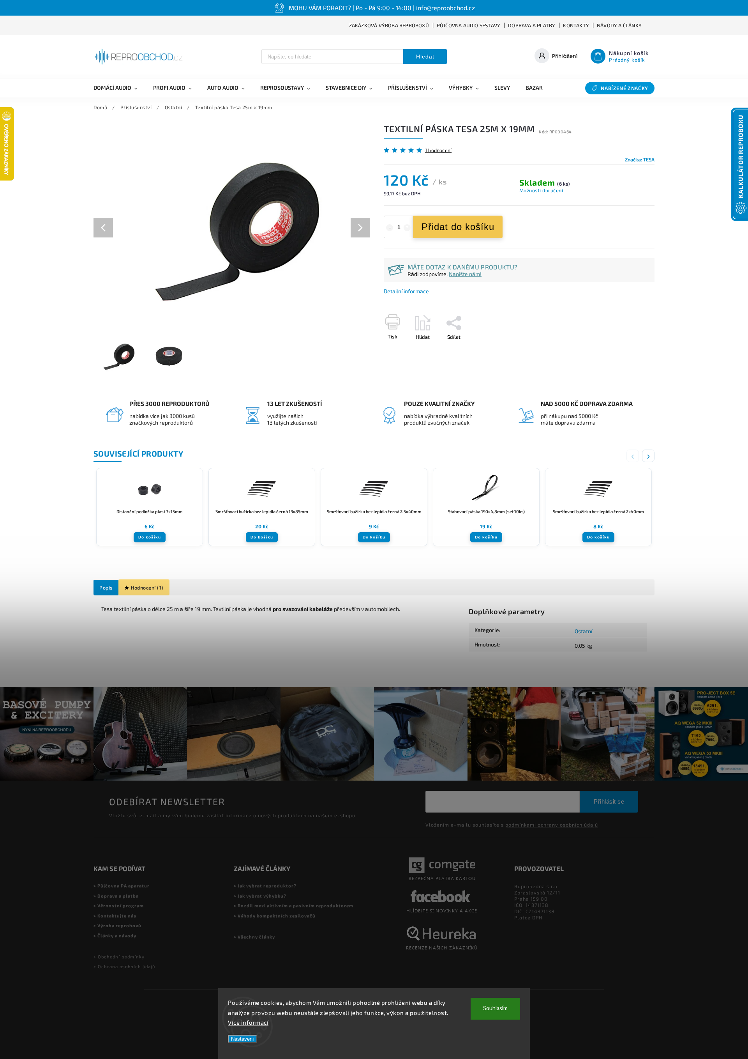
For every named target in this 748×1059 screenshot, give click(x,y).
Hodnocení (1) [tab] (147, 587)
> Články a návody (115, 935)
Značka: (639, 159)
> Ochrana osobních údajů (124, 966)
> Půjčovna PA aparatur (122, 885)
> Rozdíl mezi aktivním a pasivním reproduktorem (293, 905)
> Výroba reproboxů (117, 925)
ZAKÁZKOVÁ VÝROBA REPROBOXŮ (389, 25)
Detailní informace (406, 291)
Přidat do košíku (458, 226)
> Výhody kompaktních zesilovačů (275, 915)
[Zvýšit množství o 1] (407, 227)
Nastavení (242, 1039)
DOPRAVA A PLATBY (531, 25)
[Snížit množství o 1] (389, 227)
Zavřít (630, 350)
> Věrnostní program (119, 905)
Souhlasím (495, 1008)
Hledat (425, 56)
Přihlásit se (609, 801)
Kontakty (576, 25)
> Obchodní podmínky (119, 956)
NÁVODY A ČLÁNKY (619, 25)
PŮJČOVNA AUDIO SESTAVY (468, 25)
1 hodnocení (438, 150)
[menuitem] (119, 87)
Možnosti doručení (541, 190)
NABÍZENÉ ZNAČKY (624, 88)
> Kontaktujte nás (115, 915)
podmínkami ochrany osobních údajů (551, 825)
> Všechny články (254, 936)
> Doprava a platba (116, 895)
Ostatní (583, 631)
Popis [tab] (106, 587)
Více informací (248, 1022)
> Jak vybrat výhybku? (260, 895)
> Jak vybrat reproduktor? (265, 885)
